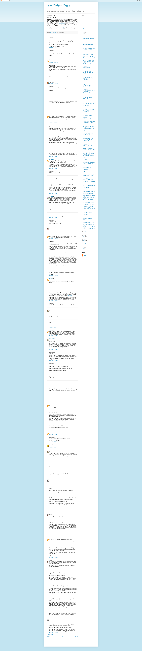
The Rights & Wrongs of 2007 (87, 77)
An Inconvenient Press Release (88, 44)
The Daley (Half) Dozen (86, 74)
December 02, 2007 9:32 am (53, 300)
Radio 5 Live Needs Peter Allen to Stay (89, 228)
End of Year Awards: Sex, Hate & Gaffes (89, 48)
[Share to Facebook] (62, 32)
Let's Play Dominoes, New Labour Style (89, 208)
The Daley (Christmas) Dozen (87, 63)
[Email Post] (57, 32)
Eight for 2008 (85, 68)
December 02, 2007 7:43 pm (53, 484)
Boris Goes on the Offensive (87, 218)
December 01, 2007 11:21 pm (53, 62)
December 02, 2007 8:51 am (53, 268)
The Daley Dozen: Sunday (87, 43)
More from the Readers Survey (87, 166)
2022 (83, 28)
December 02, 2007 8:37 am (53, 232)
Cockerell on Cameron (86, 98)
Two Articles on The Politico (87, 92)
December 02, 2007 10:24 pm (53, 510)
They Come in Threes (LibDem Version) (89, 149)
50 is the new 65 (85, 184)
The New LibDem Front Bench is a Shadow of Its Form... (88, 100)
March (84, 240)
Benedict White (51, 115)
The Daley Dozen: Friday (87, 85)
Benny (50, 444)
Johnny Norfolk (51, 338)
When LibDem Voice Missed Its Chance (89, 121)
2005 (83, 246)
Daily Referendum (52, 227)
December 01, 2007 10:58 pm (53, 47)
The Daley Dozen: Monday (87, 134)
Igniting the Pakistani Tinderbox (88, 56)
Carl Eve (50, 618)
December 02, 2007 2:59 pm (53, 447)
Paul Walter (51, 196)
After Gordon (85, 211)
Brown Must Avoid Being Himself (88, 138)
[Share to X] (61, 32)
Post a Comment (50, 634)
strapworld (50, 431)
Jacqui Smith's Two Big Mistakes (88, 175)
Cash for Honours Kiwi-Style (87, 39)
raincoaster (50, 192)
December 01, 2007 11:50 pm (53, 83)
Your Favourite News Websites (87, 167)
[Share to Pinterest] (63, 32)
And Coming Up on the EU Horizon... (88, 155)
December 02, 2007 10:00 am (53, 335)
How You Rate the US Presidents (88, 133)
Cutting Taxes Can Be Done (87, 219)
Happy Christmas (85, 66)
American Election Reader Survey (88, 137)
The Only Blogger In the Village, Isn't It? (89, 181)
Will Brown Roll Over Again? (87, 182)
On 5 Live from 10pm (86, 135)
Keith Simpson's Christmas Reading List (89, 102)
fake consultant (51, 159)
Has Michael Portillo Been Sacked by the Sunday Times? (88, 140)
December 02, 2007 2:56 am (53, 156)
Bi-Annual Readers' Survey (87, 190)
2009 (83, 32)
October (84, 231)
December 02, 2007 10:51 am (53, 349)
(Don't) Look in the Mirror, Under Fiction (89, 86)
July (84, 235)
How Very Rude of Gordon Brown (88, 163)
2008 (83, 33)
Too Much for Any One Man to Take (88, 174)
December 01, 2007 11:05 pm (53, 56)
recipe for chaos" (69, 295)
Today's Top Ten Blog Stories (87, 152)
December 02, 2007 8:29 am (53, 217)
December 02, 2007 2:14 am (53, 149)
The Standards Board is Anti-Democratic (89, 80)
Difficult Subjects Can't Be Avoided (88, 212)
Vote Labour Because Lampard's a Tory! (89, 162)
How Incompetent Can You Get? (88, 122)
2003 (83, 248)
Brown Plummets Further (87, 96)
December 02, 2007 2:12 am (53, 122)
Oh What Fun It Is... (86, 89)
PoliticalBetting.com (61, 23)
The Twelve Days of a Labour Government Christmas (87, 116)
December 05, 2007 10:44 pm (53, 557)
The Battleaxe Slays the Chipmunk (88, 109)
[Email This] (59, 32)
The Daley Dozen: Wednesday (87, 106)
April (84, 239)
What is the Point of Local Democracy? (89, 57)
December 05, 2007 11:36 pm (53, 615)
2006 (83, 244)
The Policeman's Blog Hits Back (88, 199)
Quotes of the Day (86, 187)
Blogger (75, 643)
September (85, 232)
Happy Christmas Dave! (86, 144)
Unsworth (50, 278)
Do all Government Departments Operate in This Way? (88, 207)
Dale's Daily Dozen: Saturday (87, 148)
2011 (83, 29)
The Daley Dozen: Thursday (87, 97)
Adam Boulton (62, 27)
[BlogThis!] (60, 32)
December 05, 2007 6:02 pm (53, 535)
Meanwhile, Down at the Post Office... (88, 188)
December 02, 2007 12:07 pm (53, 360)
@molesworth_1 (51, 59)
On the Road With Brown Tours (87, 176)
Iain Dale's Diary (59, 5)
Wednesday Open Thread (87, 178)
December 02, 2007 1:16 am (53, 112)
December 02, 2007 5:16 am (53, 168)
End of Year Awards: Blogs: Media (88, 45)
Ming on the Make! (86, 84)
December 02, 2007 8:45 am (53, 238)
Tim (49, 513)
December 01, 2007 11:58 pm (53, 91)
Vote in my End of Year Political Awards (89, 70)
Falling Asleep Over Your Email (88, 49)
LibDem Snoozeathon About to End (88, 128)
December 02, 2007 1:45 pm (53, 434)
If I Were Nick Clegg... (86, 117)
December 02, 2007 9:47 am (53, 327)
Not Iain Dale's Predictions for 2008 (88, 38)
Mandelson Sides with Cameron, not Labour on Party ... (88, 154)
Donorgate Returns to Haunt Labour (88, 60)
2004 (83, 247)
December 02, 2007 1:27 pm (53, 401)
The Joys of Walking (86, 105)
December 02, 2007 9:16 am (53, 275)
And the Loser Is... (86, 125)
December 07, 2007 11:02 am (53, 632)
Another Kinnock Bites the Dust (88, 145)
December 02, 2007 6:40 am (53, 193)
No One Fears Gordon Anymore (88, 217)
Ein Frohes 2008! (85, 37)
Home (63, 636)
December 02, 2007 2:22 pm (53, 441)
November (85, 230)
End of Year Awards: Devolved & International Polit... (88, 51)
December (85, 36)
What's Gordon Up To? (86, 67)
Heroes (84, 76)
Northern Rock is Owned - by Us (88, 118)
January (84, 243)
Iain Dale (50, 235)
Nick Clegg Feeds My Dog (87, 112)
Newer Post (48, 636)
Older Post (76, 636)
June (84, 236)
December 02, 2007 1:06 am (53, 103)
